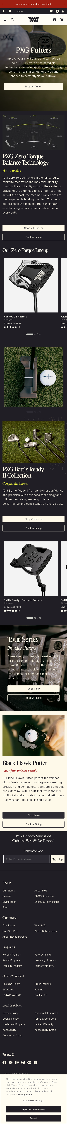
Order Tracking (42, 983)
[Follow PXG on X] (10, 1062)
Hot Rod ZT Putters (15, 316)
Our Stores (8, 890)
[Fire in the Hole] (51, 11)
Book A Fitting (33, 237)
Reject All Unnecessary (33, 1109)
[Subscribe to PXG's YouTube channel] (29, 1062)
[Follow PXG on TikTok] (35, 1062)
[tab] (29, 334)
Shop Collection (33, 519)
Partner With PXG (44, 965)
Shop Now (33, 688)
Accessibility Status (45, 1029)
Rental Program (11, 960)
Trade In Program (12, 965)
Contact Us (40, 995)
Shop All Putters (33, 86)
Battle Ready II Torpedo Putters (23, 600)
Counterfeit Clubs (12, 1035)
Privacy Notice (25, 1094)
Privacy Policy (10, 1013)
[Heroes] (57, 11)
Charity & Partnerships (46, 901)
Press (5, 907)
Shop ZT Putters (33, 228)
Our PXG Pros (10, 931)
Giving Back (9, 901)
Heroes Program (11, 954)
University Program (45, 960)
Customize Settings (33, 1100)
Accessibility (9, 1029)
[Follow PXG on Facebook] (4, 1062)
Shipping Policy (11, 983)
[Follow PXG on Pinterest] (23, 1062)
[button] (62, 20)
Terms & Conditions (45, 1018)
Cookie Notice (10, 1018)
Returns (38, 989)
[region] (33, 1099)
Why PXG (39, 925)
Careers (6, 896)
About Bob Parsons (45, 931)
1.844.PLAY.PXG (11, 995)
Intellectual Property (13, 1024)
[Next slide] (64, 4)
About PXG (40, 890)
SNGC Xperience (44, 896)
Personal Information (46, 1013)
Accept (33, 1118)
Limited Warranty (43, 1024)
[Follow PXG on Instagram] (17, 1062)
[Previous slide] (3, 4)
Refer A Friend (42, 954)
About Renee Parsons (14, 936)
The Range (8, 925)
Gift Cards (8, 989)
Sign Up (57, 859)
